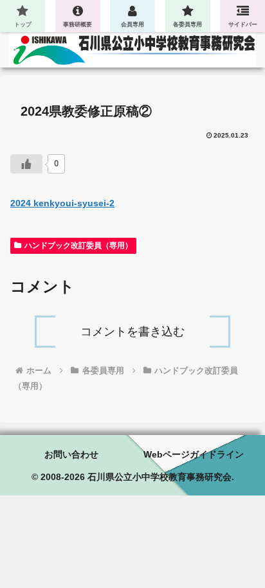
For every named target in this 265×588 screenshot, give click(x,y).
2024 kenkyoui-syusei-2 (62, 203)
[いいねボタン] (26, 164)
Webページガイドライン (193, 454)
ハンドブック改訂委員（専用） (78, 245)
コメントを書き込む (132, 331)
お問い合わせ (71, 454)
